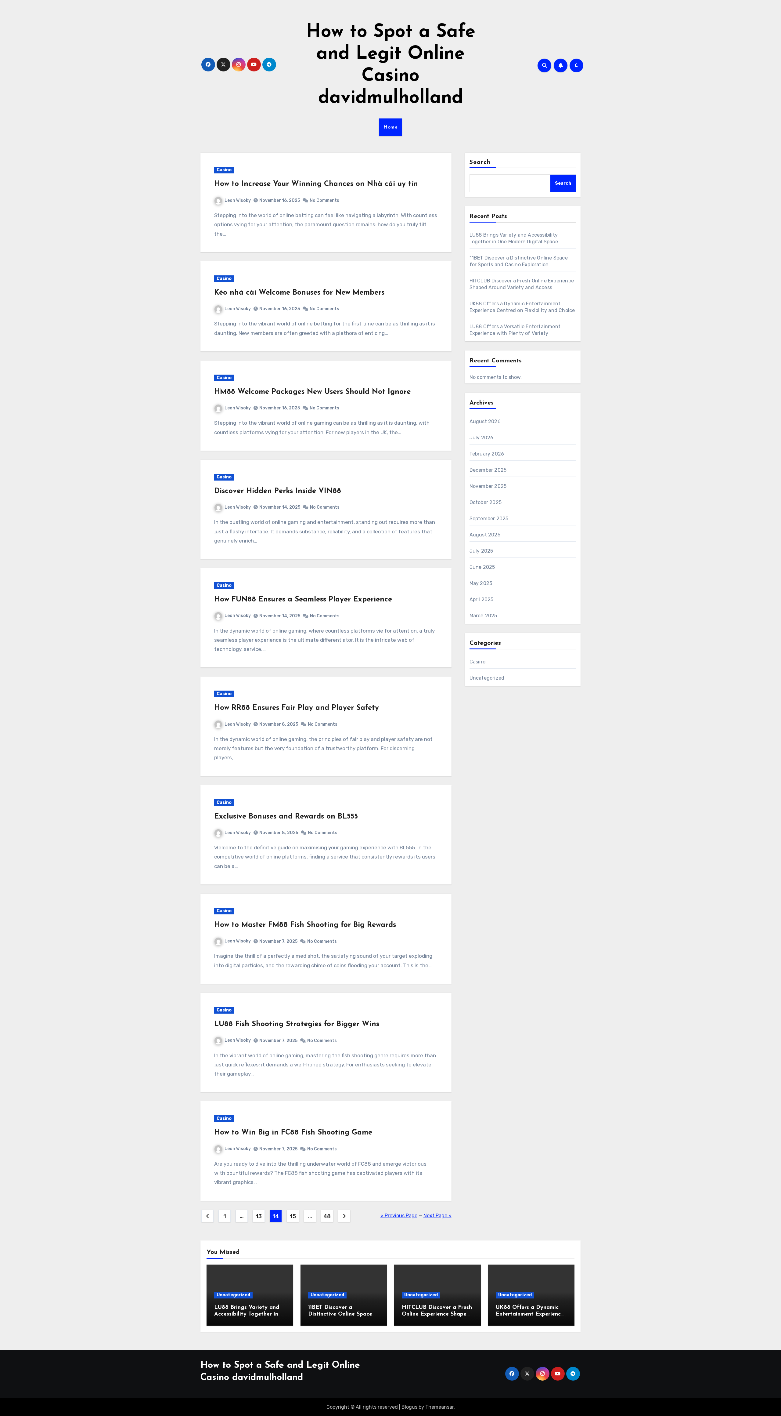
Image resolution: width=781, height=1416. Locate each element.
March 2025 (483, 616)
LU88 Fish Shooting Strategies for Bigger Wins (296, 1024)
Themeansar (439, 1407)
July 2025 (481, 551)
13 (258, 1216)
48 (327, 1216)
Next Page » (437, 1215)
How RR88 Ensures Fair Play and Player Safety (296, 708)
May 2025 (481, 583)
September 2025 (489, 518)
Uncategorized (487, 678)
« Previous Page (398, 1215)
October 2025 (486, 502)
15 (293, 1216)
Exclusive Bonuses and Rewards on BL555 (286, 816)
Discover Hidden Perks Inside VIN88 (277, 491)
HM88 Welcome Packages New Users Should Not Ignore (312, 392)
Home (390, 127)
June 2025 (482, 567)
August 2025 (485, 535)
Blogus (409, 1407)
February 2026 (487, 454)
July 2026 (482, 438)
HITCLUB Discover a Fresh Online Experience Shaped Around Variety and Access (437, 1314)
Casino (224, 169)
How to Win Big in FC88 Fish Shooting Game (293, 1132)
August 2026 (485, 421)
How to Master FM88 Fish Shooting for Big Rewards (305, 925)
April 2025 (482, 599)
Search (480, 162)
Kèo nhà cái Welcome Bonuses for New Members (299, 292)
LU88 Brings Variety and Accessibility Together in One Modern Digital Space (249, 1314)
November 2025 (488, 486)
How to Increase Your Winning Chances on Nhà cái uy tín (316, 184)
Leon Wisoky (238, 200)
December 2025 (488, 470)
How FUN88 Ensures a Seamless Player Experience (303, 599)
